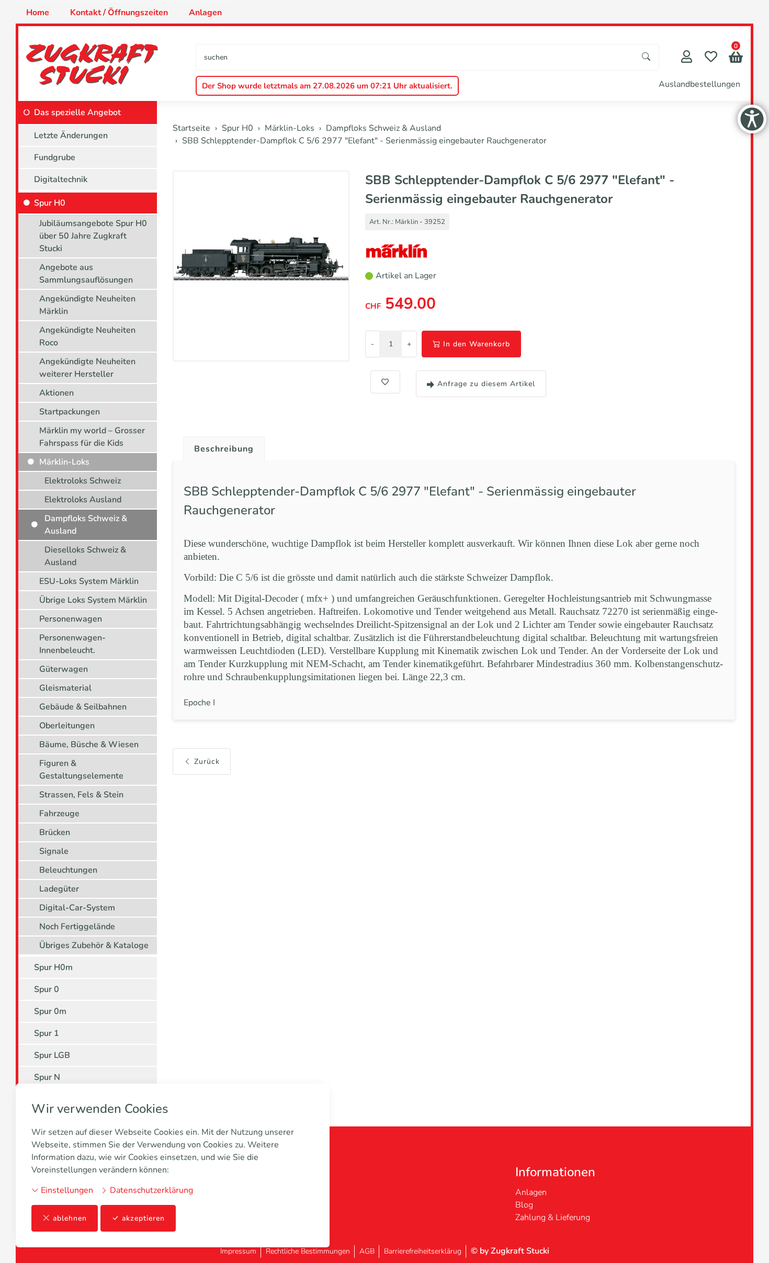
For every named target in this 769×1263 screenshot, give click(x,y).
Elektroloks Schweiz (82, 481)
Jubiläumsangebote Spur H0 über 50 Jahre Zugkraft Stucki (93, 236)
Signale (54, 851)
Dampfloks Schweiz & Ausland (85, 525)
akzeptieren (143, 1218)
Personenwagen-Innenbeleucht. (72, 644)
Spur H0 (49, 203)
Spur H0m (53, 967)
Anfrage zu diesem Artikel (486, 384)
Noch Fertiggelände (77, 926)
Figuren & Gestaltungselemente (81, 770)
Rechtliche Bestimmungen (308, 1251)
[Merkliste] (711, 57)
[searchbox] (415, 57)
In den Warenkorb (476, 344)
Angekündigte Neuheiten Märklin (87, 305)
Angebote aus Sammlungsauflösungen (86, 274)
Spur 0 (46, 989)
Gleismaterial (65, 688)
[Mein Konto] (686, 57)
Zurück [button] (207, 761)
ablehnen (70, 1218)
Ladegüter (59, 889)
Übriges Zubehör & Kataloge (94, 945)
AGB (367, 1251)
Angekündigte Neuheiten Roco (87, 336)
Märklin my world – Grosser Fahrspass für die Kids (92, 437)
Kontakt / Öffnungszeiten (119, 12)
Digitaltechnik (60, 179)
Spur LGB (52, 1055)
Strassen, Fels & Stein (81, 794)
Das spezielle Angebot (77, 112)
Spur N (47, 1077)
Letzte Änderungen (71, 135)
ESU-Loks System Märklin (89, 581)
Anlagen (205, 12)
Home (37, 12)
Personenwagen (70, 619)
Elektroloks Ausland (82, 499)
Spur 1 (46, 1033)
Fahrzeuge (59, 813)
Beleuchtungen (68, 870)
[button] (736, 58)
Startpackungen (69, 412)
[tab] (220, 446)
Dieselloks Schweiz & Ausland (85, 556)
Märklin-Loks (64, 462)
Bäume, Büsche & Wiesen (89, 744)
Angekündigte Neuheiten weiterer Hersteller (87, 368)
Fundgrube (54, 157)
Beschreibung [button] (224, 449)
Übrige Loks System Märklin (93, 600)
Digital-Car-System (77, 908)
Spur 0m (50, 1011)
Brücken (54, 832)
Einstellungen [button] (66, 1190)
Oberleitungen (67, 725)
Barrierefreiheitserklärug (422, 1251)
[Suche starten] (646, 57)
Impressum (238, 1251)
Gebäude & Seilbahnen (83, 707)
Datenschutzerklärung (150, 1190)
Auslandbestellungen (699, 84)
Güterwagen (63, 669)
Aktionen (56, 393)
